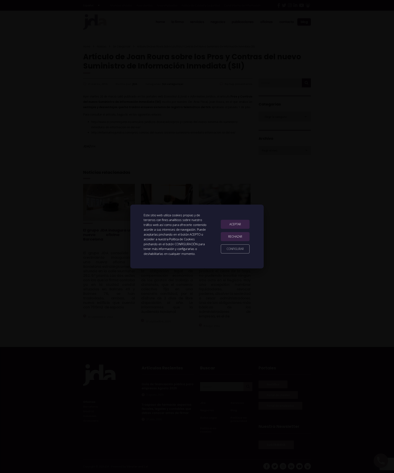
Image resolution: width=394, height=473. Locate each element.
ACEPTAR (235, 224)
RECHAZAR (235, 236)
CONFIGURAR (235, 249)
